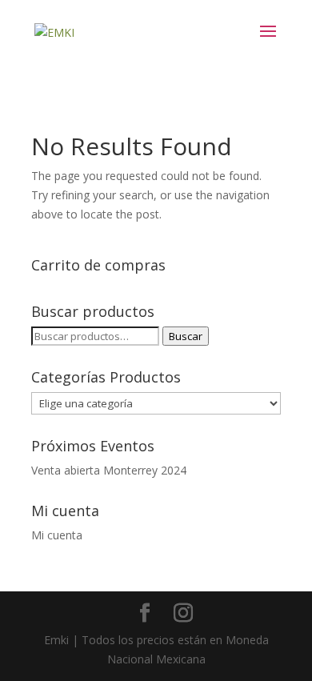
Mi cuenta (56, 535)
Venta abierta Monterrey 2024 (108, 470)
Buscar (185, 336)
